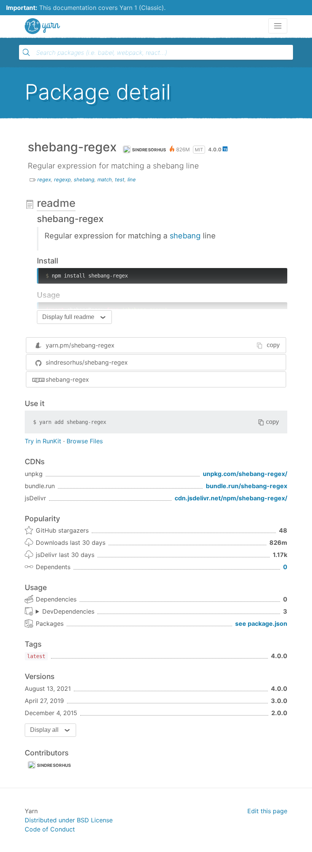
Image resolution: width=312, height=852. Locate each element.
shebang (84, 179)
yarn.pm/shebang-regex (80, 345)
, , (65, 612)
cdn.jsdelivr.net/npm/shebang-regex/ (231, 498)
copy (273, 345)
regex (44, 179)
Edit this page (267, 811)
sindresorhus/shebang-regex (87, 362)
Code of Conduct (50, 829)
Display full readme (68, 317)
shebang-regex (67, 379)
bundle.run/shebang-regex (246, 486)
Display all (44, 730)
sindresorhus (149, 149)
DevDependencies (68, 611)
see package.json (261, 623)
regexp (62, 179)
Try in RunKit (43, 441)
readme (56, 203)
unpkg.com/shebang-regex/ (245, 474)
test (119, 179)
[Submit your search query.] (26, 52)
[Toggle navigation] (277, 25)
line (131, 179)
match (104, 179)
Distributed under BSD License (69, 820)
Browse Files (85, 441)
